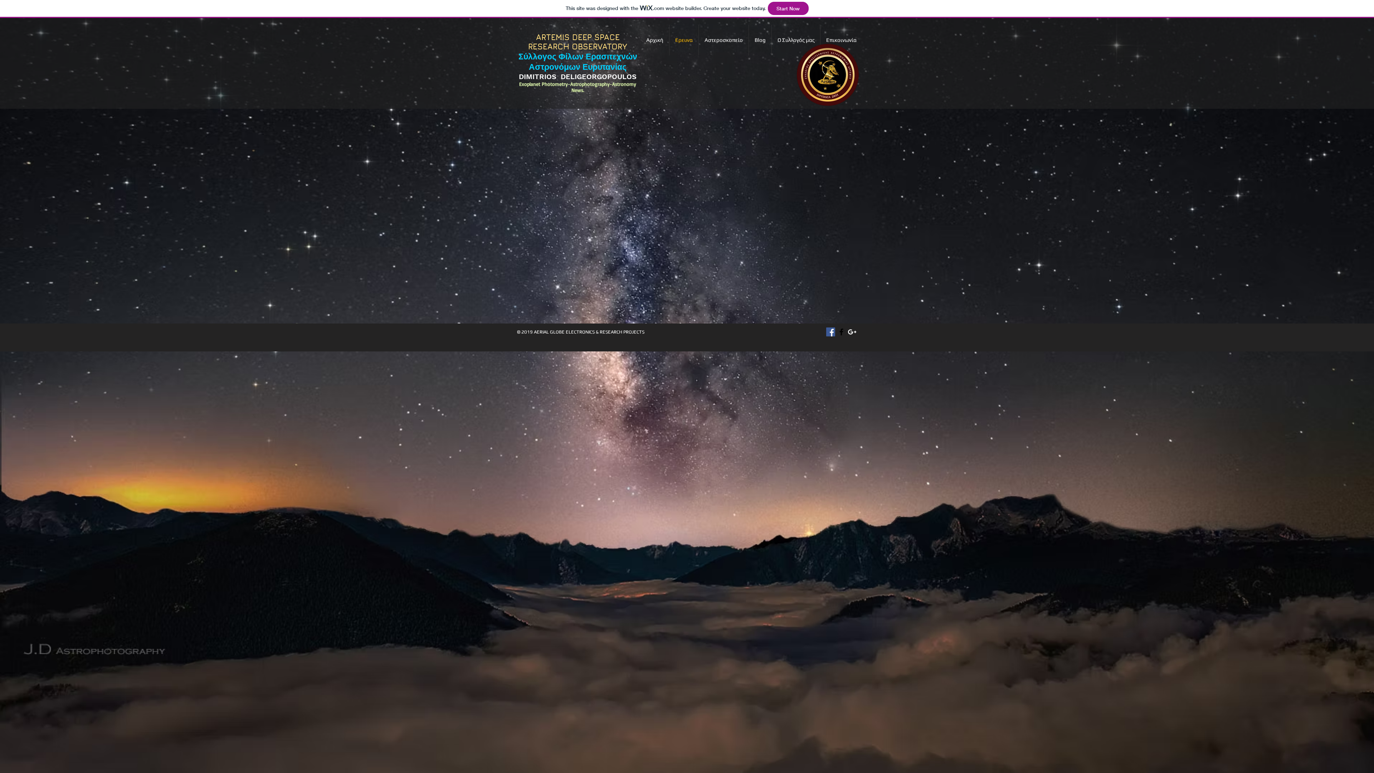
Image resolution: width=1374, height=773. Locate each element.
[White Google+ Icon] (852, 331)
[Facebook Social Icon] (830, 331)
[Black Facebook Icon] (841, 331)
